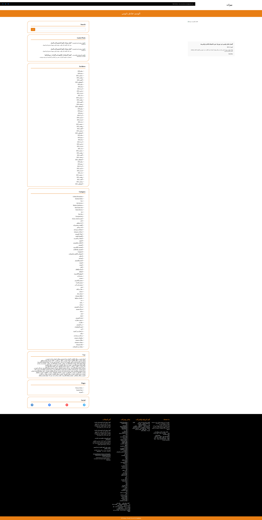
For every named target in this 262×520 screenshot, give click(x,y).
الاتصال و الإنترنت (78, 238)
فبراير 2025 (80, 93)
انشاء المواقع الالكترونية (43, 362)
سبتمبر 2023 (79, 130)
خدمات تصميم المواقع (64, 366)
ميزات (229, 5)
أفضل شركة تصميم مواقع (64, 359)
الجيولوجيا (80, 251)
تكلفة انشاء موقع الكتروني (78, 365)
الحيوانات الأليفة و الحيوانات (76, 254)
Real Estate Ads (79, 207)
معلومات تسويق (78, 338)
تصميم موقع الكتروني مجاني (54, 363)
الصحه (81, 265)
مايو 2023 (80, 139)
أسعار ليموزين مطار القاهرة (78, 359)
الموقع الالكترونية (78, 274)
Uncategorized (79, 216)
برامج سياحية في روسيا (162, 438)
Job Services (79, 203)
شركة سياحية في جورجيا (64, 371)
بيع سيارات (80, 276)
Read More (231, 53)
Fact (82, 201)
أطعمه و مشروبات (78, 225)
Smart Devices (79, 209)
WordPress (138, 518)
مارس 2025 (80, 91)
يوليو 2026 (80, 71)
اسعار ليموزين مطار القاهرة (78, 360)
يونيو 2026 (80, 73)
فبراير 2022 (80, 170)
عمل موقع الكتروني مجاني (38, 371)
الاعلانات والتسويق (78, 243)
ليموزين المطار (39, 372)
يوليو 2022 (80, 161)
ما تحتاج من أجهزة (78, 331)
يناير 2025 (80, 95)
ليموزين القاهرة (48, 372)
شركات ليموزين (38, 368)
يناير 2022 (80, 172)
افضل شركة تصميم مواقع (47, 360)
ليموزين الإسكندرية (80, 372)
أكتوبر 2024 (80, 102)
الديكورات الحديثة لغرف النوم (78, 362)
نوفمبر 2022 (80, 153)
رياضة (81, 302)
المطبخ (81, 271)
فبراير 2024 (80, 119)
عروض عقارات (79, 320)
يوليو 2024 (80, 108)
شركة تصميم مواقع (73, 369)
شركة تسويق (79, 309)
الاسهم (81, 240)
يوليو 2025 (80, 84)
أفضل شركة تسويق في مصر (144, 422)
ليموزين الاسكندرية (70, 372)
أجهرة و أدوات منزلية (77, 218)
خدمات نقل (80, 293)
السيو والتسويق (79, 260)
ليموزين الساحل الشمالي (59, 372)
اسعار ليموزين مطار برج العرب (63, 360)
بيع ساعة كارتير (143, 428)
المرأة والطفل (79, 269)
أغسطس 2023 (79, 133)
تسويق (81, 278)
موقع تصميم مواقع (43, 375)
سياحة (81, 304)
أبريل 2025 (80, 88)
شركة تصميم (82, 369)
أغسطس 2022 (79, 159)
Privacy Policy (79, 387)
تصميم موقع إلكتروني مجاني (69, 363)
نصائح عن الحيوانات (78, 346)
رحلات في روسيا (162, 433)
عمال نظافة (144, 429)
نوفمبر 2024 (80, 99)
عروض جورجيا (123, 510)
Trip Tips (80, 214)
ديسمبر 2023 (79, 124)
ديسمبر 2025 (79, 75)
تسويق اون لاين (79, 285)
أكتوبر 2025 (80, 80)
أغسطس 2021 (79, 183)
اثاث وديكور (80, 227)
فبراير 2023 (80, 146)
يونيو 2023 (80, 137)
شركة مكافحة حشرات (51, 371)
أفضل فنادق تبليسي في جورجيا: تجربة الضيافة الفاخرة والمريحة (216, 44)
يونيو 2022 (80, 164)
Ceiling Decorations (78, 196)
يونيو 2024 (80, 111)
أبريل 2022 (80, 166)
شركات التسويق (78, 307)
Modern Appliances (78, 205)
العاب (81, 267)
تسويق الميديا (79, 282)
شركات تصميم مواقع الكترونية (50, 368)
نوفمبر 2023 (80, 126)
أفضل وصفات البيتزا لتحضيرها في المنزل (61, 43)
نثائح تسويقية (79, 344)
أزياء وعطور (80, 223)
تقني (81, 287)
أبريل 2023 (80, 142)
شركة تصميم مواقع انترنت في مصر (43, 369)
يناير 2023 (80, 148)
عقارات (81, 322)
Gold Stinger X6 (146, 425)
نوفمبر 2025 (80, 77)
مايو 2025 (80, 86)
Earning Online (79, 198)
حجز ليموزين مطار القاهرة (52, 365)
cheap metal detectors (123, 504)
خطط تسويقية (79, 296)
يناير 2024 (80, 122)
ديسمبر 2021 (79, 175)
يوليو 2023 (80, 135)
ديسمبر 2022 (79, 150)
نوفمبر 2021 (80, 177)
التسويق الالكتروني (78, 247)
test (82, 212)
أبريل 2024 (80, 115)
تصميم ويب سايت (41, 363)
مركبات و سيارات (78, 335)
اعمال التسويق (79, 234)
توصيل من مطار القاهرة (65, 365)
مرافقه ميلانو (143, 430)
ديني (81, 300)
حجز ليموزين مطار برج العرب (77, 366)
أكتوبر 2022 (80, 155)
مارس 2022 (80, 168)
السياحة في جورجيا (55, 362)
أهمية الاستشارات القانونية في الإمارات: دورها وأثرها (58, 55)
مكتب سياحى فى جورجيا (55, 375)
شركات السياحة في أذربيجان (121, 506)
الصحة (81, 262)
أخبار (81, 220)
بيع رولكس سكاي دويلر (161, 437)
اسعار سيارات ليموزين (51, 359)
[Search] (33, 29)
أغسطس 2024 (79, 106)
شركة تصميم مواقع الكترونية (60, 369)
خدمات (81, 291)
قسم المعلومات (79, 327)
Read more (99, 451)
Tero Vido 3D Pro (166, 436)
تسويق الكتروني (79, 280)
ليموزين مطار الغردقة (69, 374)
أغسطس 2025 (79, 82)
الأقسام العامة (79, 236)
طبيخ (81, 315)
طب (82, 313)
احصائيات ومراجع (78, 229)
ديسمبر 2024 (79, 97)
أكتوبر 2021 (80, 179)
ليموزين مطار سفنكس (79, 375)
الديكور (81, 256)
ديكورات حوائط (79, 298)
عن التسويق (80, 324)
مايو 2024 (80, 113)
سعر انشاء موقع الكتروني (51, 366)
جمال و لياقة (79, 289)
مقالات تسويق (79, 340)
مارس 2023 (80, 144)
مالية (81, 333)
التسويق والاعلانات (78, 249)
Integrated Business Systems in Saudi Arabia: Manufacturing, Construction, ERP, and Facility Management (102, 455)
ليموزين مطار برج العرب (45, 374)
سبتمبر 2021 (79, 181)
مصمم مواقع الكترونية (67, 375)
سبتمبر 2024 (79, 104)
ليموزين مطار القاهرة (57, 374)
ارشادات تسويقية (78, 231)
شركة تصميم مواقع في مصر (78, 371)
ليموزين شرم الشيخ (80, 374)
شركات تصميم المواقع (64, 368)
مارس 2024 (80, 117)
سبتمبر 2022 (79, 157)
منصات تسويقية (79, 342)
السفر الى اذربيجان (65, 362)
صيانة (81, 311)
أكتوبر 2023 (80, 128)
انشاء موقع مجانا (81, 363)
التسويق (81, 245)
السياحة (81, 258)
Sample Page (79, 390)
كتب (82, 329)
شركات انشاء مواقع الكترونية (78, 368)
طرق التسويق (79, 318)
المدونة (81, 392)
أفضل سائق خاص (125, 503)
